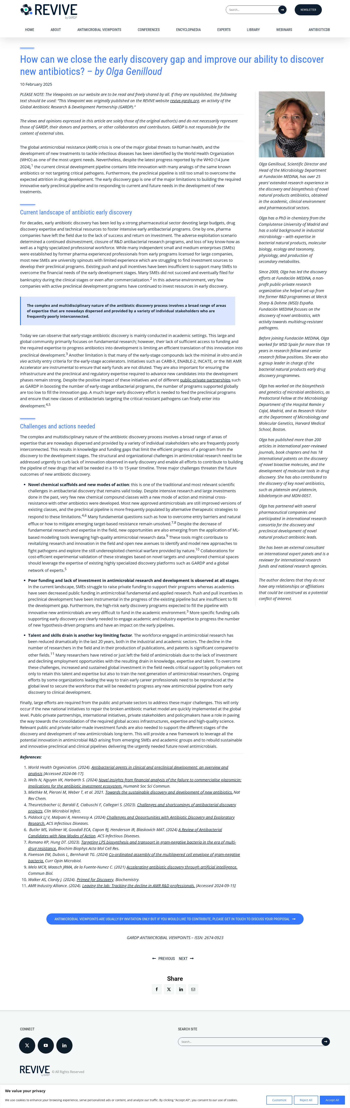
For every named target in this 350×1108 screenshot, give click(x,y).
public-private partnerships (205, 380)
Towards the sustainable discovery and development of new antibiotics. (169, 792)
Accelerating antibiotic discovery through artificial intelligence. (182, 867)
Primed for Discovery (95, 879)
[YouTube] (46, 1045)
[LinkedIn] (64, 1045)
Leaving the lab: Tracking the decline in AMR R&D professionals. (138, 885)
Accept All (332, 1100)
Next (183, 958)
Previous (166, 958)
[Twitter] (27, 1045)
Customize (279, 1100)
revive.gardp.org (184, 100)
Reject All (306, 1100)
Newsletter (308, 9)
